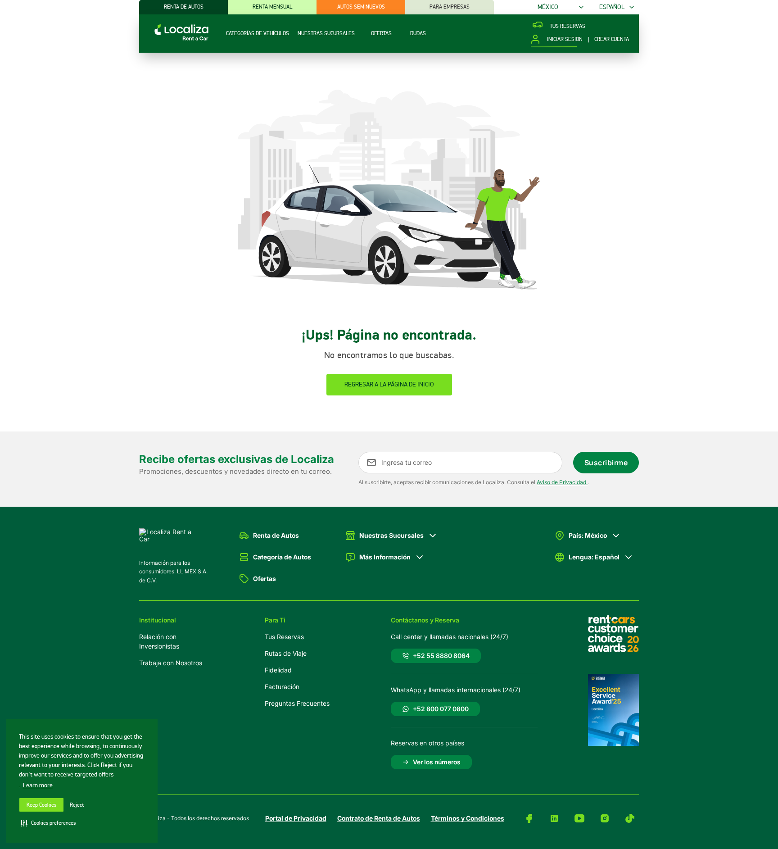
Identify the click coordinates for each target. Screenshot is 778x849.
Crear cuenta (611, 39)
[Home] (173, 40)
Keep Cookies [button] (41, 805)
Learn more (38, 785)
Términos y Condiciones (467, 818)
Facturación (282, 686)
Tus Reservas (284, 636)
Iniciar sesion (565, 39)
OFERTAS (381, 33)
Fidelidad (278, 670)
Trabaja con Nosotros (170, 663)
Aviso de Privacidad (562, 482)
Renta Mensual (272, 7)
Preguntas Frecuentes (297, 703)
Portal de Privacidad (295, 818)
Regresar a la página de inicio (389, 384)
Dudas (418, 33)
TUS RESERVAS (567, 26)
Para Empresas (450, 7)
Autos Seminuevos (361, 7)
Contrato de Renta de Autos (378, 818)
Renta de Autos (184, 7)
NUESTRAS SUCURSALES (326, 33)
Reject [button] (77, 805)
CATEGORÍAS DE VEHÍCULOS (257, 33)
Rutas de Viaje (286, 653)
